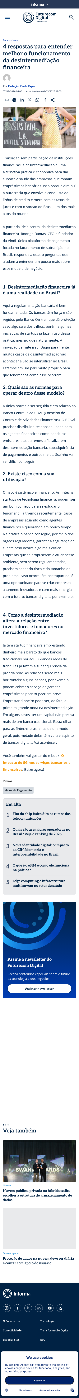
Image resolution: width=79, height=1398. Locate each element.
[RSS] (60, 1308)
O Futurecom (11, 1321)
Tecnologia (47, 1321)
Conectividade (10, 40)
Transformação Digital (54, 1330)
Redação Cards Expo (21, 86)
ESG (42, 1339)
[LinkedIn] (39, 1308)
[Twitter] (28, 1308)
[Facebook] (17, 1308)
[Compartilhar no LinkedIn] (22, 100)
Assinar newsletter (39, 989)
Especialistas (11, 1339)
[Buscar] (71, 17)
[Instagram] (7, 1308)
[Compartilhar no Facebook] (45, 100)
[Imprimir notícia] (14, 100)
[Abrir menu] (7, 17)
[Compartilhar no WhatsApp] (37, 100)
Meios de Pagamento (18, 790)
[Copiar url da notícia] (7, 100)
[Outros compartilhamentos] (53, 100)
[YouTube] (49, 1308)
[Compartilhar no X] (30, 100)
